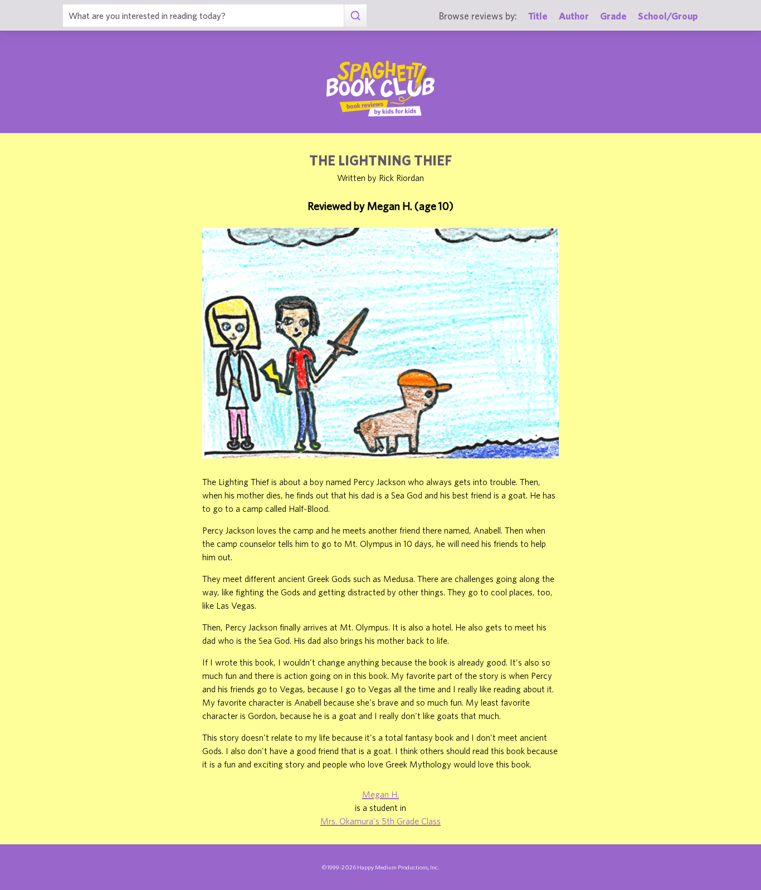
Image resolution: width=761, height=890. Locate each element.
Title (538, 16)
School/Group (668, 16)
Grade (613, 16)
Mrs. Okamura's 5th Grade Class (380, 821)
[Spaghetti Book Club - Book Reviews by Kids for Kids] (380, 88)
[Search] (355, 15)
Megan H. (380, 794)
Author (574, 16)
